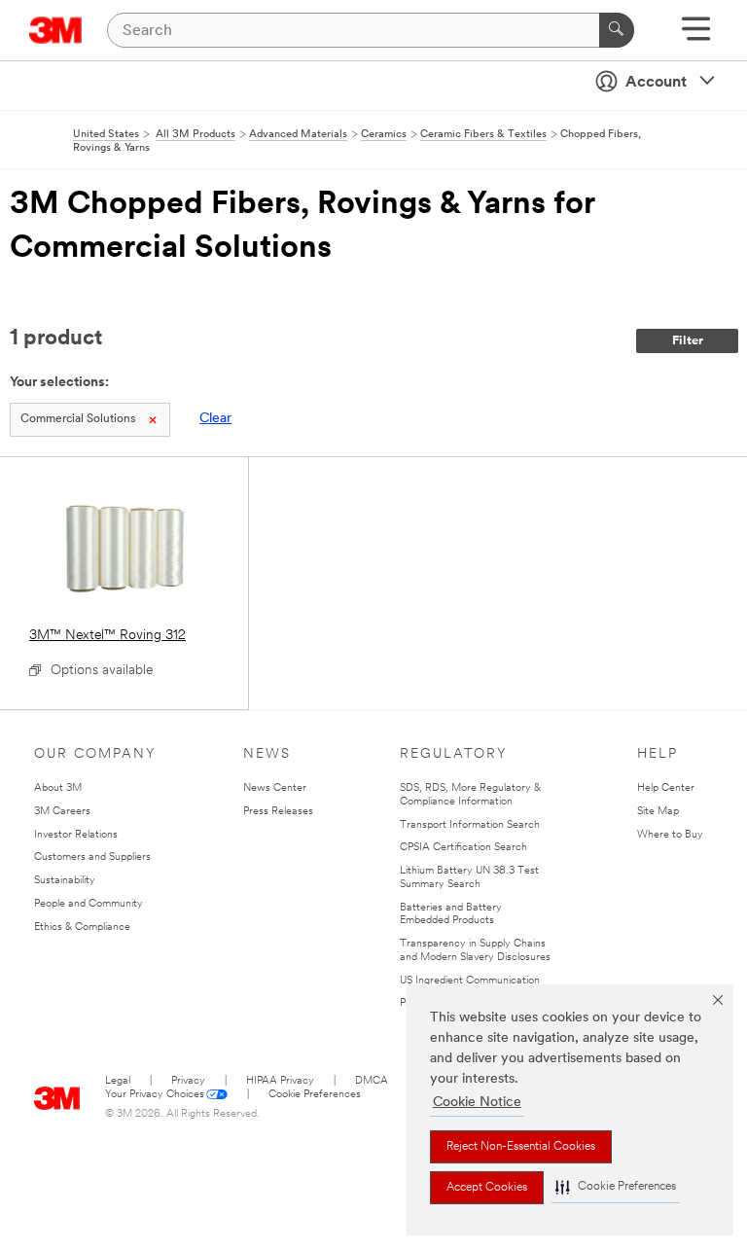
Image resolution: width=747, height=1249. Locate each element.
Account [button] (656, 82)
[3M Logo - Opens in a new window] (56, 30)
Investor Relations (76, 835)
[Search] (616, 30)
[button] (615, 1187)
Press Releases (278, 811)
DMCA (371, 1081)
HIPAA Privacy (280, 1081)
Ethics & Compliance (82, 927)
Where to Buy (670, 835)
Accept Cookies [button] (486, 1188)
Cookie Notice (477, 1102)
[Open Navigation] (696, 35)
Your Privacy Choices (154, 1094)
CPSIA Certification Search (463, 847)
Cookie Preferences (314, 1094)
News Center (274, 788)
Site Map (658, 811)
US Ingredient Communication (470, 981)
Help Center (665, 788)
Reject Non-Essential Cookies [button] (520, 1147)
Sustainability (64, 880)
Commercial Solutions (77, 419)
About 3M (58, 788)
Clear (215, 418)
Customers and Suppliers (92, 857)
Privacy (188, 1081)
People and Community (88, 904)
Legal (117, 1081)
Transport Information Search (470, 825)
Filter (687, 341)
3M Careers (62, 811)
